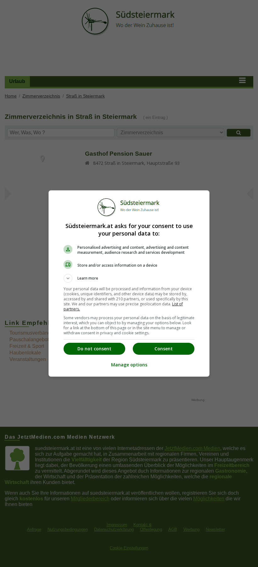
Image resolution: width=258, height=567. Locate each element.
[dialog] (129, 283)
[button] (129, 278)
